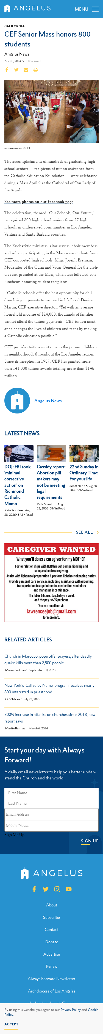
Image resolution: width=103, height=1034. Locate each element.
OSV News (12, 699)
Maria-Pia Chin (15, 670)
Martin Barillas (15, 728)
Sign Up (90, 841)
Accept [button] (11, 1024)
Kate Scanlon (13, 510)
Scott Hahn (77, 486)
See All (84, 532)
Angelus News (16, 53)
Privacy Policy (71, 1010)
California (14, 26)
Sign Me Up (14, 834)
